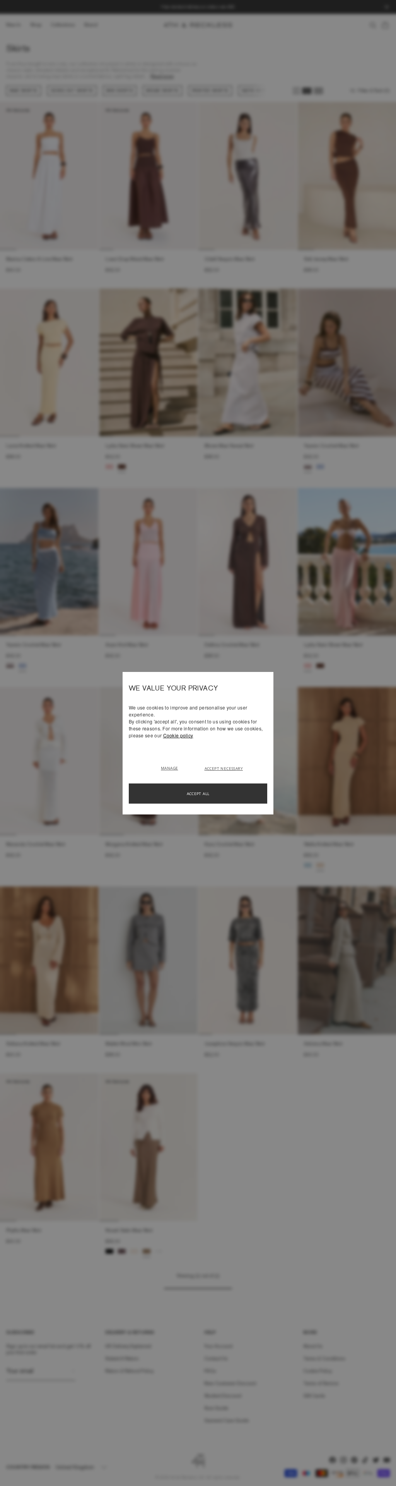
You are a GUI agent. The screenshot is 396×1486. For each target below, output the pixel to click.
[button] (172, 767)
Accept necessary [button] (224, 768)
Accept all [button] (198, 793)
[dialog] (198, 743)
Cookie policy (178, 735)
